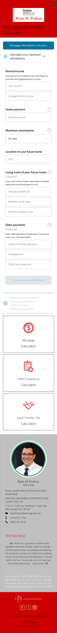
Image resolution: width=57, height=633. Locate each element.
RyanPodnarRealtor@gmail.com (25, 513)
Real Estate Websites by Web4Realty (28, 616)
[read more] (38, 563)
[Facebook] (22, 607)
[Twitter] (28, 607)
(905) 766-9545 (18, 521)
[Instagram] (34, 607)
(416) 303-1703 (18, 517)
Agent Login (28, 621)
